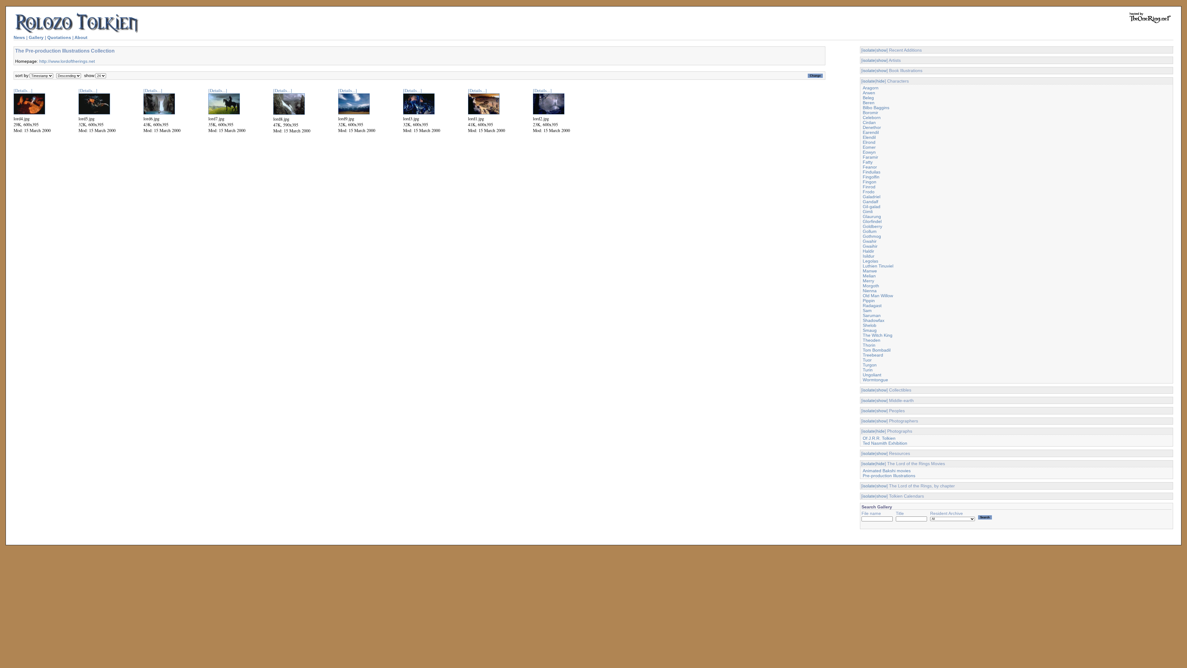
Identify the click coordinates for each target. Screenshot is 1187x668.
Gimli (868, 211)
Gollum (870, 231)
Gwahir (870, 241)
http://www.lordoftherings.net (67, 61)
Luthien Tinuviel (878, 265)
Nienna (870, 290)
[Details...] (23, 90)
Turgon (870, 364)
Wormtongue (875, 379)
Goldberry (872, 226)
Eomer (869, 147)
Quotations (59, 37)
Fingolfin (871, 176)
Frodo (868, 191)
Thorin (869, 345)
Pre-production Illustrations (889, 475)
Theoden (871, 340)
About (80, 37)
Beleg (868, 97)
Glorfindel (872, 221)
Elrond (869, 142)
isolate (868, 50)
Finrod (869, 186)
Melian (869, 275)
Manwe (870, 270)
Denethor (872, 127)
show (881, 50)
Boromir (870, 112)
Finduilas (871, 171)
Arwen (869, 92)
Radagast (872, 305)
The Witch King (877, 335)
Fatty (868, 162)
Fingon (869, 181)
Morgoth (871, 285)
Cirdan (869, 122)
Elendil (869, 137)
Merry (868, 280)
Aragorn (871, 87)
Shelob (869, 325)
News (19, 37)
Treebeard (873, 355)
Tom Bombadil (877, 350)
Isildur (868, 256)
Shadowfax (873, 320)
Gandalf (870, 201)
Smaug (870, 330)
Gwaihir (870, 246)
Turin (868, 369)
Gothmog (872, 236)
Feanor (870, 167)
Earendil (871, 132)
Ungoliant (872, 374)
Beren (868, 102)
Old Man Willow (878, 295)
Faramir (870, 157)
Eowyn (869, 152)
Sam (867, 310)
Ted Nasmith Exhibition (885, 443)
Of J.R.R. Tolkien (879, 438)
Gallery (36, 37)
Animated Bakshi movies (887, 470)
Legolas (870, 261)
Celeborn (872, 117)
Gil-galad (871, 206)
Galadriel (871, 196)
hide (880, 81)
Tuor (867, 360)
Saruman (872, 315)
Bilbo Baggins (876, 107)
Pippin (869, 300)
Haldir (868, 251)
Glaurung (872, 216)
